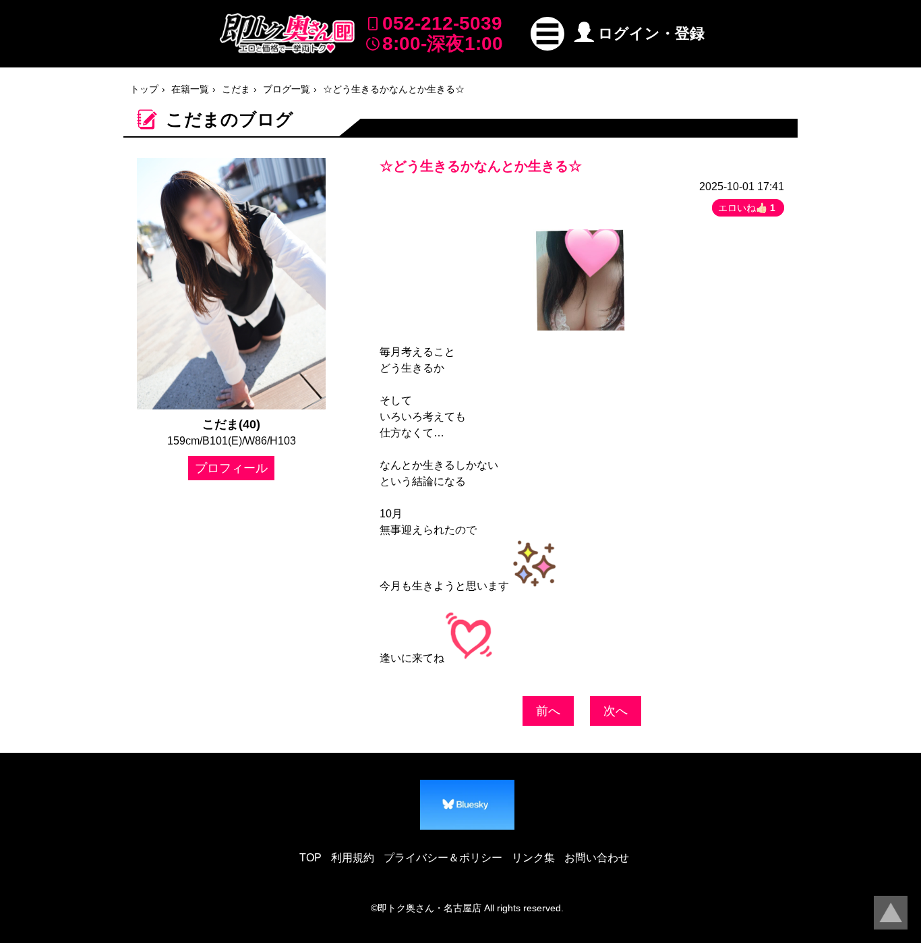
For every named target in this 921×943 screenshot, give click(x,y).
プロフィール (231, 468)
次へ (615, 711)
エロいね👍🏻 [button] (746, 207)
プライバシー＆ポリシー (443, 857)
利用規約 (352, 857)
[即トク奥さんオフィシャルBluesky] (467, 805)
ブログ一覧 (286, 89)
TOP (310, 857)
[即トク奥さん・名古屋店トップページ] (287, 33)
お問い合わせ (596, 857)
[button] (547, 34)
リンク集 (533, 857)
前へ (548, 711)
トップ (144, 89)
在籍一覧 (190, 89)
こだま (236, 89)
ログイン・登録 (651, 33)
